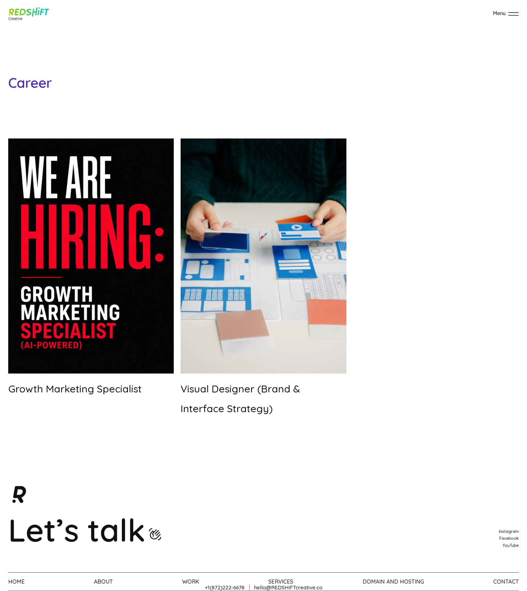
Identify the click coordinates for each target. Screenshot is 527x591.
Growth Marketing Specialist (75, 389)
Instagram (509, 531)
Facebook (509, 538)
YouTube (511, 545)
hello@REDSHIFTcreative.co (288, 587)
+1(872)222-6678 (225, 587)
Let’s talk (76, 530)
